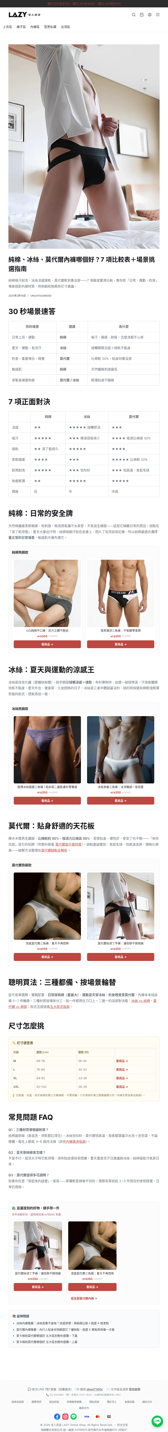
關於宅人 (112, 1401)
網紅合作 (147, 1401)
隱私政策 (94, 1401)
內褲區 (35, 27)
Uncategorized (41, 295)
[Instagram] (65, 1417)
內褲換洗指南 (76, 1142)
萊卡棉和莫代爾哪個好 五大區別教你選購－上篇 (46, 1342)
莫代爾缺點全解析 (54, 850)
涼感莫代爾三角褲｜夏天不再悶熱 (47, 943)
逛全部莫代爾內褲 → (84, 1298)
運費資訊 (36, 1401)
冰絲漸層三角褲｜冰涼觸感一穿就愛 (121, 787)
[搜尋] (133, 14)
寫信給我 (134, 1389)
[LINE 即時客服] (157, 1421)
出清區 (65, 27)
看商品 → (47, 644)
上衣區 (7, 27)
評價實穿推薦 (74, 1401)
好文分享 (122, 1424)
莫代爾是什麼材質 (68, 844)
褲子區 (21, 27)
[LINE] (73, 1417)
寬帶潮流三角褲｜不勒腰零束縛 (121, 630)
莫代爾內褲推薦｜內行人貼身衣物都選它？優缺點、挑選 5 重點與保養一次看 (65, 1329)
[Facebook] (57, 1417)
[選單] (158, 14)
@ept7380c (95, 1389)
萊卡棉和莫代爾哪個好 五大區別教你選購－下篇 (46, 1335)
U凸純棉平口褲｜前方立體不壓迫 (47, 630)
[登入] (149, 14)
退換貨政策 (17, 1401)
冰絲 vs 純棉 (140, 1001)
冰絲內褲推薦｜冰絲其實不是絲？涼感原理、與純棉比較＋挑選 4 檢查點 (62, 1323)
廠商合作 (84, 1408)
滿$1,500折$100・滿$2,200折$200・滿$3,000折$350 (84, 3)
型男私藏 (50, 27)
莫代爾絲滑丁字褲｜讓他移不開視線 (121, 943)
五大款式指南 (60, 1007)
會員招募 (129, 1401)
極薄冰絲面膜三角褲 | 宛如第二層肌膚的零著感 (47, 787)
